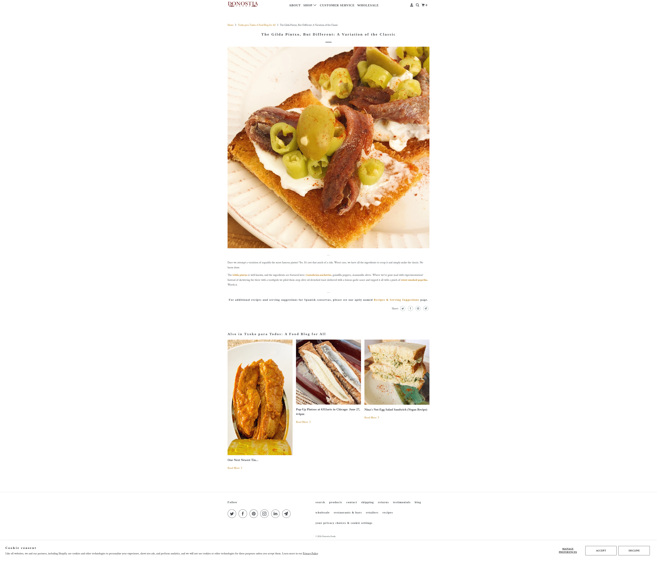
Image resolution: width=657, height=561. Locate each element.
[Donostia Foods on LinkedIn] (276, 513)
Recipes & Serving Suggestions (396, 299)
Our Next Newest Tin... (243, 460)
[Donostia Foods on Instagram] (265, 513)
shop (308, 5)
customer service (337, 5)
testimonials (402, 502)
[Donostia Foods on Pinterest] (254, 513)
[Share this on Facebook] (410, 308)
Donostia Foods (329, 536)
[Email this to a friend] (425, 308)
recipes (388, 512)
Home (231, 25)
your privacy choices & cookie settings (343, 523)
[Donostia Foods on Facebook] (244, 513)
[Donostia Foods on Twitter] (233, 513)
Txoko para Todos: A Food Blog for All (257, 25)
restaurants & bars (348, 512)
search (320, 502)
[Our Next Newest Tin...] (260, 397)
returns (383, 502)
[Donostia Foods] (243, 4)
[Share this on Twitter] (402, 308)
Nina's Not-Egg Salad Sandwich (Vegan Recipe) (395, 409)
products (335, 502)
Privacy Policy (310, 553)
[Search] (418, 5)
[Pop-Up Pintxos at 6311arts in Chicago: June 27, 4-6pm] (328, 372)
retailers (372, 512)
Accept (601, 550)
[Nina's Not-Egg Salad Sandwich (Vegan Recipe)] (396, 372)
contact (351, 502)
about (295, 5)
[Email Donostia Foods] (287, 513)
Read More (234, 468)
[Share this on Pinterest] (418, 308)
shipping (367, 502)
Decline (634, 550)
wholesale (368, 5)
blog (418, 502)
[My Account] (412, 5)
